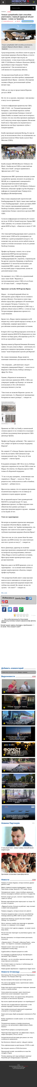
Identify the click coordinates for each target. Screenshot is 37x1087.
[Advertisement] (18, 647)
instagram (25, 672)
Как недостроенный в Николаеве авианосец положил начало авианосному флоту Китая (18, 621)
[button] (33, 146)
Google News (20, 598)
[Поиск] (33, 8)
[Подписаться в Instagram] (3, 601)
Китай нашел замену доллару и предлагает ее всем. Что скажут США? (16, 626)
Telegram (20, 672)
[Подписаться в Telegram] (30, 598)
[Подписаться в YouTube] (6, 601)
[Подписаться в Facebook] (27, 598)
